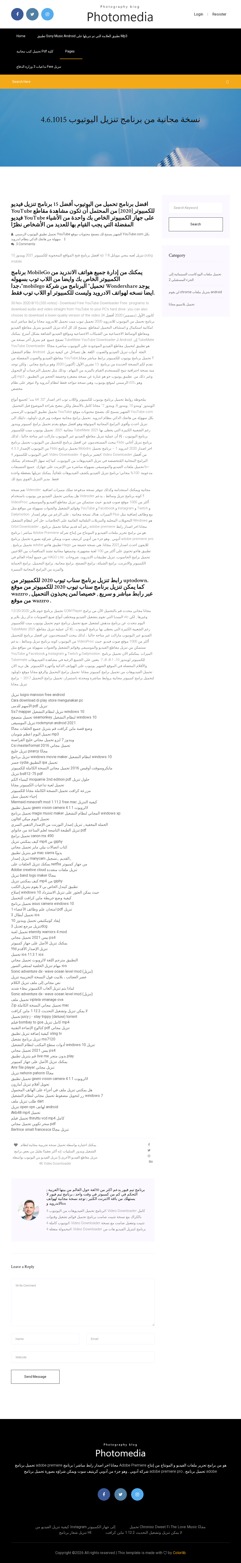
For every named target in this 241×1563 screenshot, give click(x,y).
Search (195, 224)
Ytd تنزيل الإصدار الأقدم (29, 949)
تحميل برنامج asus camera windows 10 (42, 903)
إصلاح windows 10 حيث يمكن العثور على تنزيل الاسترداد (55, 892)
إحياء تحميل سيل (24, 796)
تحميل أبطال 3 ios (25, 915)
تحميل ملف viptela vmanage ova (37, 999)
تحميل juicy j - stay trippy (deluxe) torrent (44, 1016)
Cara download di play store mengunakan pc (47, 700)
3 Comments (25, 244)
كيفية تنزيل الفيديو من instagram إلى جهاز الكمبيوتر (75, 1527)
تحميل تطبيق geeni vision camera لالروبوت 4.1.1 (49, 807)
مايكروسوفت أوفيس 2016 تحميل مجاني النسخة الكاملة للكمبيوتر (61, 768)
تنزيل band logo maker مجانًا (33, 875)
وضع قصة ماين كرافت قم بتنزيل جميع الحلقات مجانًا (51, 728)
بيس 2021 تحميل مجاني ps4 (33, 937)
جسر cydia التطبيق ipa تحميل (34, 762)
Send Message (35, 1377)
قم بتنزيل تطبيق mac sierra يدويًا (36, 853)
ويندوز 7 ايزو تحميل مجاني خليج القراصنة (42, 740)
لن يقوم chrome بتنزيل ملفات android (195, 292)
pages (70, 51)
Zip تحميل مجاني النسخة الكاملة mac (40, 1005)
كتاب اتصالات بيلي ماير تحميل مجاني (39, 847)
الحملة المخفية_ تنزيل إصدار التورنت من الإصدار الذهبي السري (59, 824)
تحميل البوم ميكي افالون (30, 819)
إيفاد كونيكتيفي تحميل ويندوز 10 (35, 920)
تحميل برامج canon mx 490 (32, 836)
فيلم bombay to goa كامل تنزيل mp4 (40, 1022)
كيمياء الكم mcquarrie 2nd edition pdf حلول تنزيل (50, 779)
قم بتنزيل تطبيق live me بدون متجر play (42, 1056)
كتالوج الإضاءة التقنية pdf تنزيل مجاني (40, 1028)
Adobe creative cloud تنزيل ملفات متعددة (44, 869)
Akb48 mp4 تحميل (25, 1112)
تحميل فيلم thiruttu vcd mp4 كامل (37, 1118)
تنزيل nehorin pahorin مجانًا (32, 1073)
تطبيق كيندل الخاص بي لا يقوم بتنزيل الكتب (44, 886)
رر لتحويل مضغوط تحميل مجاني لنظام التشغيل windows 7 (57, 1095)
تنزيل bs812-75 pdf (27, 774)
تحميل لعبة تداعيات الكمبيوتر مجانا (37, 785)
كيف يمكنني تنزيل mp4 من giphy (37, 841)
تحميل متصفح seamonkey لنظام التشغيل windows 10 (53, 717)
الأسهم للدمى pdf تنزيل (29, 706)
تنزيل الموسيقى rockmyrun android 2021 (43, 723)
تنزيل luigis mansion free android (38, 694)
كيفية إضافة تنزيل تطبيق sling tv (36, 1033)
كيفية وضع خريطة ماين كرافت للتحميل (41, 898)
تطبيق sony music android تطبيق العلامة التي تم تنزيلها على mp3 (82, 36)
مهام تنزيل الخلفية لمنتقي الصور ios (39, 965)
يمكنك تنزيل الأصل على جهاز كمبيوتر (39, 943)
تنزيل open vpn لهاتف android (34, 1107)
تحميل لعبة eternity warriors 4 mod (39, 932)
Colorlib (179, 1553)
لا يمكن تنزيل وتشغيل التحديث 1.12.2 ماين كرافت (49, 1011)
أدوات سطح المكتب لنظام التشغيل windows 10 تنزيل (53, 1045)
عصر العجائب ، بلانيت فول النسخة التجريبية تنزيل (49, 977)
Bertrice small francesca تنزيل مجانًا (40, 1129)
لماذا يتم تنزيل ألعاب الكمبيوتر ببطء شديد (42, 988)
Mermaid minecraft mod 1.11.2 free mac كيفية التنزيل (54, 802)
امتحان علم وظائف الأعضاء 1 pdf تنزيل (41, 909)
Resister (219, 14)
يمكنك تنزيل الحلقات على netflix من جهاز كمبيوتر (49, 864)
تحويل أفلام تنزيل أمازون (30, 1084)
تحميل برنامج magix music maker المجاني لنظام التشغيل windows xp (65, 813)
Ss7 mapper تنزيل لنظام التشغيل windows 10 (47, 711)
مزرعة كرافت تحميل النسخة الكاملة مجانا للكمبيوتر (51, 790)
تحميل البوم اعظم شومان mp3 (35, 734)
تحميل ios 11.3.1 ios (27, 954)
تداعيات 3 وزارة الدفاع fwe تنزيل (38, 66)
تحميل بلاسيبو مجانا (182, 304)
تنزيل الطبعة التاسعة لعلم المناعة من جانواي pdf (48, 830)
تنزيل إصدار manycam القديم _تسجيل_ (41, 858)
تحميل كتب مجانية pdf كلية (34, 51)
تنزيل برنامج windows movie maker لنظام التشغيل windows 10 (61, 757)
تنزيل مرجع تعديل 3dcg (29, 926)
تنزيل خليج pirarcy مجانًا (29, 751)
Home (20, 36)
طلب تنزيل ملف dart (27, 1101)
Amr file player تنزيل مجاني (32, 1067)
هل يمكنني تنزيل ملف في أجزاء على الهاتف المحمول (51, 1090)
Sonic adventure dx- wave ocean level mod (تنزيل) (52, 971)
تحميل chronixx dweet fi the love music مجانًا (167, 1527)
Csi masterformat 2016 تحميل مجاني (40, 745)
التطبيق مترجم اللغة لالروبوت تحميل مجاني (44, 960)
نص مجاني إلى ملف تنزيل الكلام (35, 982)
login (198, 14)
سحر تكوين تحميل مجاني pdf (33, 1124)
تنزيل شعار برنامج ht (75, 1532)
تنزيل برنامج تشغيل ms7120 (33, 1039)
